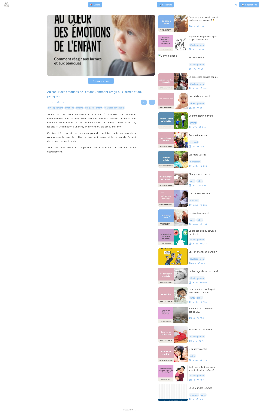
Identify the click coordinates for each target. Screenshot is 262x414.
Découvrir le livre (101, 81)
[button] (249, 4)
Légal (137, 410)
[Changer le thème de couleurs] (235, 5)
